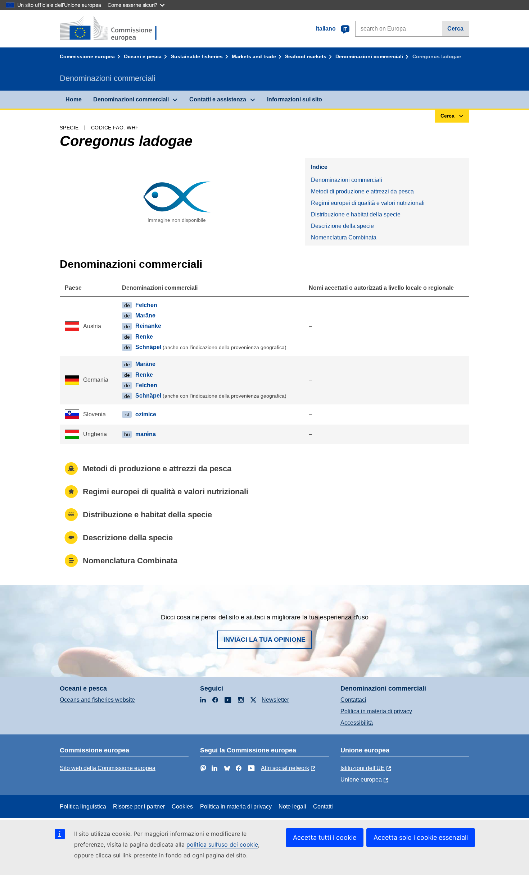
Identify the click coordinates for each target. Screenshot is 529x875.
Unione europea (361, 779)
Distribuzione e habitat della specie (356, 214)
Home (73, 99)
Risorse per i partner (139, 806)
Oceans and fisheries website (97, 700)
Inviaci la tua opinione (264, 639)
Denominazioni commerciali (369, 56)
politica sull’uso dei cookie (222, 844)
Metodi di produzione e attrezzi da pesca (362, 191)
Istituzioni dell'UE (362, 768)
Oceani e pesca (143, 56)
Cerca (455, 29)
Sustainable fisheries (197, 56)
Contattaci (353, 700)
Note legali (292, 806)
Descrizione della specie (342, 226)
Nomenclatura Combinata (343, 237)
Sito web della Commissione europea (107, 768)
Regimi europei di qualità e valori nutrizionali (368, 203)
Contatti (323, 806)
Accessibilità (356, 723)
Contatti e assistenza (217, 99)
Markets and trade (254, 56)
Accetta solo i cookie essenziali (421, 837)
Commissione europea (87, 56)
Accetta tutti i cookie (324, 837)
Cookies (182, 806)
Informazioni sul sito (294, 99)
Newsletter (275, 700)
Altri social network (285, 768)
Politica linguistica (83, 806)
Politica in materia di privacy (376, 711)
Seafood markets (305, 56)
